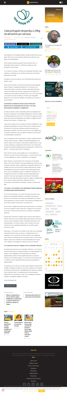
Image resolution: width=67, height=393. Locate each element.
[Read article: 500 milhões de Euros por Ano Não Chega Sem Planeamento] (54, 61)
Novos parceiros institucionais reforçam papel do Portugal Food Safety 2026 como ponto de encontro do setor (57, 167)
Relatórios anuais (33, 363)
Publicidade (33, 368)
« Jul (47, 244)
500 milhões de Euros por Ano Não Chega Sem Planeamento (53, 71)
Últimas (27, 37)
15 (59, 258)
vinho (47, 214)
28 (56, 265)
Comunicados (32, 37)
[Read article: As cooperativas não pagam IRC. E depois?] (54, 36)
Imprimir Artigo (9, 285)
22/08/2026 (7, 334)
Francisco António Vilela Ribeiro (53, 49)
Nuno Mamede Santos (51, 74)
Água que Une (53, 214)
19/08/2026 (55, 173)
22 (59, 262)
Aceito (41, 391)
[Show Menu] (5, 2)
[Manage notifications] (3, 390)
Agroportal (8, 37)
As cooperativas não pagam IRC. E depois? (53, 46)
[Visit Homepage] (32, 2)
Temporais (58, 211)
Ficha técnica (33, 376)
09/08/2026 (59, 74)
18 (48, 262)
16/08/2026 (48, 50)
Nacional (7, 319)
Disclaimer (33, 381)
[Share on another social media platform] (41, 47)
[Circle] (33, 384)
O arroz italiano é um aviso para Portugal (18, 324)
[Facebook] (25, 384)
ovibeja (47, 208)
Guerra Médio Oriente (51, 206)
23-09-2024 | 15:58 (18, 37)
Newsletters (33, 371)
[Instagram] (38, 384)
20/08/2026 (55, 160)
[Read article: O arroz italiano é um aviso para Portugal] (18, 318)
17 (46, 262)
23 (61, 262)
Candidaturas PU (49, 203)
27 (53, 265)
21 (56, 262)
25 (48, 265)
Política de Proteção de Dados (52, 112)
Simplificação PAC (50, 211)
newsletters (53, 120)
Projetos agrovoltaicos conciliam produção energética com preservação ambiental (8, 327)
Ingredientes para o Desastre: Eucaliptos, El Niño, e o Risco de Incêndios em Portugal (57, 156)
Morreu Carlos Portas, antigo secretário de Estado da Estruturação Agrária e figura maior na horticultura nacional (28, 329)
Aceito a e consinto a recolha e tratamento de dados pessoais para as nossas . (52, 116)
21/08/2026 (17, 328)
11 (48, 258)
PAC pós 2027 (54, 208)
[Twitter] (29, 384)
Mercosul (60, 206)
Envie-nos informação (33, 366)
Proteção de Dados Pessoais (33, 378)
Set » (60, 244)
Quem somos (33, 360)
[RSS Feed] (42, 384)
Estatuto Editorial (33, 373)
